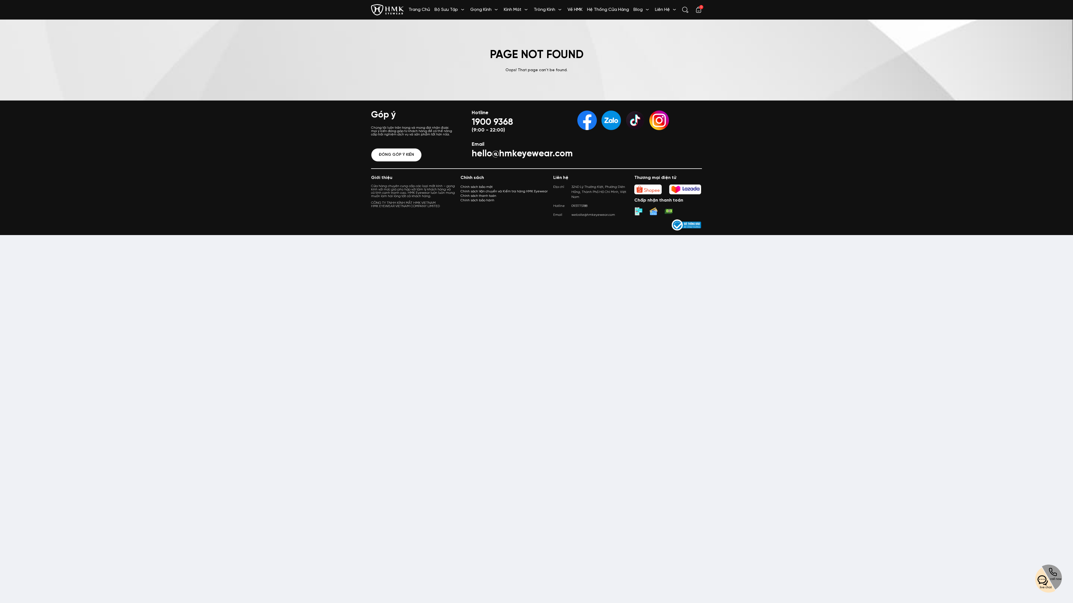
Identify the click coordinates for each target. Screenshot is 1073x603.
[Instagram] (659, 120)
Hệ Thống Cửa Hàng (608, 9)
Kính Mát (512, 9)
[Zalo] (611, 120)
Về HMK (575, 9)
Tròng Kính (544, 9)
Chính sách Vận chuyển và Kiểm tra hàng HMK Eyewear (504, 191)
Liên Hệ (662, 9)
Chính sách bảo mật (476, 187)
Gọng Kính (481, 9)
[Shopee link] (648, 189)
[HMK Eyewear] (387, 9)
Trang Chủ (419, 9)
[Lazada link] (685, 189)
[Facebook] (587, 120)
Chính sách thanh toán (478, 196)
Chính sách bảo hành (477, 200)
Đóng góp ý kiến (396, 155)
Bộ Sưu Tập (446, 9)
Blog (638, 9)
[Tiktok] (635, 120)
